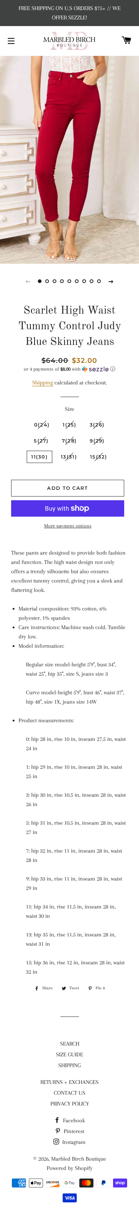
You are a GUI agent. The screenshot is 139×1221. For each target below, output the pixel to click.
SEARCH (69, 1043)
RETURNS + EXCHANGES (69, 1082)
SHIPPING (69, 1065)
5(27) (41, 441)
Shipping (42, 382)
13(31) (69, 457)
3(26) (97, 425)
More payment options (68, 526)
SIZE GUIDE (69, 1054)
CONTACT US (69, 1093)
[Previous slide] (28, 281)
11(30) (39, 457)
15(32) (98, 457)
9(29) (97, 441)
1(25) (70, 425)
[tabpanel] (69, 159)
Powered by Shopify (70, 1168)
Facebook (73, 1120)
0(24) (42, 425)
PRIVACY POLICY (69, 1103)
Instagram (73, 1142)
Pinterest (73, 1131)
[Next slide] (111, 281)
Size (69, 409)
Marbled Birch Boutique (78, 1158)
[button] (69, 369)
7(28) (69, 441)
